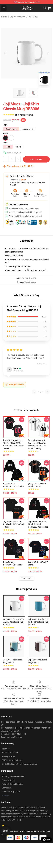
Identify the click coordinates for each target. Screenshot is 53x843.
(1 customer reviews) (24, 115)
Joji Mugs (33, 16)
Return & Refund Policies (12, 784)
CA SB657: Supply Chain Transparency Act (19, 764)
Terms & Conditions (10, 753)
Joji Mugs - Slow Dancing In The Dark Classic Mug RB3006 (38, 622)
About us (6, 749)
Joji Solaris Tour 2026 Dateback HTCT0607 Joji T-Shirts (13, 524)
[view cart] (49, 8)
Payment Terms (8, 780)
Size (5, 142)
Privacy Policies (8, 756)
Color (5, 133)
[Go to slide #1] (19, 93)
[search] (44, 8)
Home (4, 16)
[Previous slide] (5, 53)
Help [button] (48, 840)
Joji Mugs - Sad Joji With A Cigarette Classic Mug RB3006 (13, 622)
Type (5, 125)
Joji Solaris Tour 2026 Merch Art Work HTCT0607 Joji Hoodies (38, 524)
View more (26, 578)
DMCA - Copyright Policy (12, 760)
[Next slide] (48, 53)
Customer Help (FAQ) (11, 791)
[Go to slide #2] (33, 93)
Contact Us (6, 788)
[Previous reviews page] (34, 391)
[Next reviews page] (47, 391)
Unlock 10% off (5, 831)
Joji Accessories (17, 16)
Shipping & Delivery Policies (13, 776)
